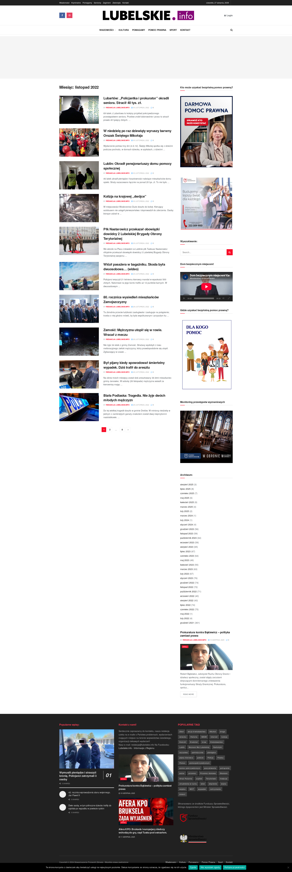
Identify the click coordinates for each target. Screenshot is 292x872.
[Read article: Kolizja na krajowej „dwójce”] (79, 208)
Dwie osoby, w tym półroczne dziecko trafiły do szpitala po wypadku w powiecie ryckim (89, 807)
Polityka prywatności (234, 867)
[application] (206, 286)
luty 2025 (184, 511)
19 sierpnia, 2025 (216, 640)
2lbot (181, 731)
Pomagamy (87, 2)
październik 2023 (188, 537)
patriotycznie (197, 752)
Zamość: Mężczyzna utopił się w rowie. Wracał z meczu (132, 332)
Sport (173, 29)
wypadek (202, 789)
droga (222, 731)
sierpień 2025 (186, 484)
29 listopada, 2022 (141, 243)
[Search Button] (231, 29)
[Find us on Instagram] (69, 15)
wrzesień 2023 (187, 542)
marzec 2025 (186, 506)
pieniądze (211, 752)
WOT (192, 789)
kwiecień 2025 (187, 502)
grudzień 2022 (187, 582)
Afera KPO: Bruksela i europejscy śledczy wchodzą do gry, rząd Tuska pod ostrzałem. (143, 830)
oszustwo (183, 752)
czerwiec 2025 (187, 493)
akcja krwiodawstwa (196, 731)
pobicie (200, 757)
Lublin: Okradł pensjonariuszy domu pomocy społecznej (137, 166)
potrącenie (224, 768)
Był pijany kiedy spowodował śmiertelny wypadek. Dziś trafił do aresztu (134, 365)
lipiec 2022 (185, 604)
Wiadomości (64, 2)
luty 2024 (184, 520)
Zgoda (193, 867)
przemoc (192, 773)
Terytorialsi (211, 778)
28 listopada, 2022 (141, 306)
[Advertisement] (146, 57)
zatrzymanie (215, 789)
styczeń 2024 (186, 524)
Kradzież (194, 742)
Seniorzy (97, 2)
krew (204, 742)
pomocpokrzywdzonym (199, 763)
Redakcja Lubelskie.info (118, 107)
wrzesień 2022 (187, 595)
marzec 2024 (186, 515)
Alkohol (213, 731)
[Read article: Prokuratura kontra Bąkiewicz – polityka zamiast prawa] (206, 657)
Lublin (182, 747)
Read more (190, 694)
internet (214, 737)
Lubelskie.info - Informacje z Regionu (136, 748)
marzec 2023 (186, 569)
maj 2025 (184, 497)
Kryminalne (76, 2)
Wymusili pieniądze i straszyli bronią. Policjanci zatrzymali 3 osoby (78, 775)
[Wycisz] (223, 298)
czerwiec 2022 (187, 609)
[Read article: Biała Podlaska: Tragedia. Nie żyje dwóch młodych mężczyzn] (79, 407)
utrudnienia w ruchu (188, 783)
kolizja (224, 737)
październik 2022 (188, 591)
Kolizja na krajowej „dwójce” (124, 196)
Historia (193, 737)
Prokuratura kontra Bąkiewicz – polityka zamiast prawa (205, 634)
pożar (181, 773)
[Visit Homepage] (148, 15)
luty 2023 (184, 573)
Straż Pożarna (185, 778)
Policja (210, 757)
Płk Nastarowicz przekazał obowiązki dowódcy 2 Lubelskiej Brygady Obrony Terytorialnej (132, 234)
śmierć (182, 794)
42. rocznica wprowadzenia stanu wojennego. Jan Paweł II (89, 794)
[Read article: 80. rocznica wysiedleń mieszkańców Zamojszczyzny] (79, 309)
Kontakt (125, 2)
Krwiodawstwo (216, 742)
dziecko (182, 737)
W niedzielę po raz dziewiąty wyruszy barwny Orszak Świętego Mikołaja (137, 133)
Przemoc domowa (208, 773)
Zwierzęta (117, 2)
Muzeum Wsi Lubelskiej (199, 747)
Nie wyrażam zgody (210, 867)
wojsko (182, 789)
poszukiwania (210, 768)
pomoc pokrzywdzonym (189, 768)
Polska (220, 757)
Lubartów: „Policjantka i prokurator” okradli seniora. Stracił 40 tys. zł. (136, 100)
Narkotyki (217, 747)
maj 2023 (184, 560)
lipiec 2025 (185, 488)
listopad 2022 (186, 587)
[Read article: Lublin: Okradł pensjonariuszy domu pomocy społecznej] (79, 175)
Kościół (182, 742)
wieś (203, 783)
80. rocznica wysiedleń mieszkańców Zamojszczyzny (131, 299)
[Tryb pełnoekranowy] (228, 298)
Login (229, 15)
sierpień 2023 (186, 546)
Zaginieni (107, 2)
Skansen (224, 773)
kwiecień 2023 (187, 564)
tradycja (223, 778)
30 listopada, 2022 (141, 107)
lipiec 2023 (185, 551)
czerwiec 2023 (187, 555)
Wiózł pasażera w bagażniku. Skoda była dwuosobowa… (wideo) (134, 266)
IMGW (204, 737)
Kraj (185, 646)
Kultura (124, 29)
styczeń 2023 (186, 578)
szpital (199, 778)
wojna (223, 783)
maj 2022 (184, 613)
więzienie (213, 783)
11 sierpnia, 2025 (127, 837)
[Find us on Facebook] (62, 15)
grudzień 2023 (187, 529)
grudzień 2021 (187, 622)
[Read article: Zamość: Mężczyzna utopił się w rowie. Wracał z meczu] (79, 341)
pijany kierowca (186, 757)
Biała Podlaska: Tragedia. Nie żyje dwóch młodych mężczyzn (134, 397)
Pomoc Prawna (157, 29)
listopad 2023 (186, 533)
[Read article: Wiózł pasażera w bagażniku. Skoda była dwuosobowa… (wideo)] (79, 276)
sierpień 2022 (186, 600)
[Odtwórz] (184, 298)
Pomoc (182, 763)
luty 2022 (184, 618)
